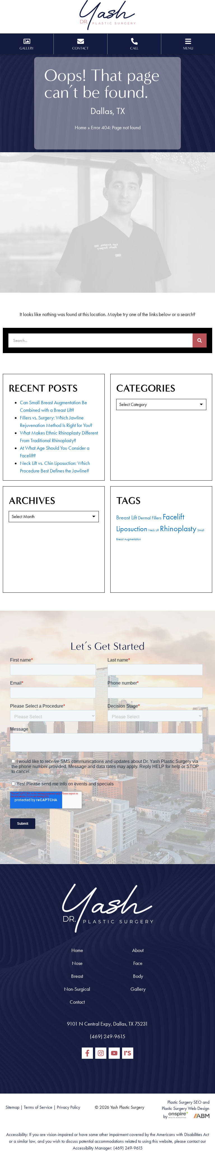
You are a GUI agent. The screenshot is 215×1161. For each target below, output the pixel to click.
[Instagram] (100, 1053)
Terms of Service (38, 1107)
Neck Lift (153, 530)
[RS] (127, 1053)
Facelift (173, 516)
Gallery (138, 989)
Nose (77, 963)
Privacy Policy (68, 1107)
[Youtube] (114, 1053)
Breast (77, 976)
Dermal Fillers (150, 518)
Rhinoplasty (178, 528)
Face (137, 963)
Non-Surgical (77, 989)
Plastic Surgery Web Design (185, 1108)
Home (81, 127)
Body (138, 976)
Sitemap (12, 1107)
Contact (77, 1002)
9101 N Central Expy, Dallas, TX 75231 (107, 1024)
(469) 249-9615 (107, 1036)
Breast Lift (126, 517)
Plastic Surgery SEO (184, 1102)
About (138, 950)
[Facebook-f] (87, 1053)
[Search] (200, 340)
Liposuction (131, 528)
